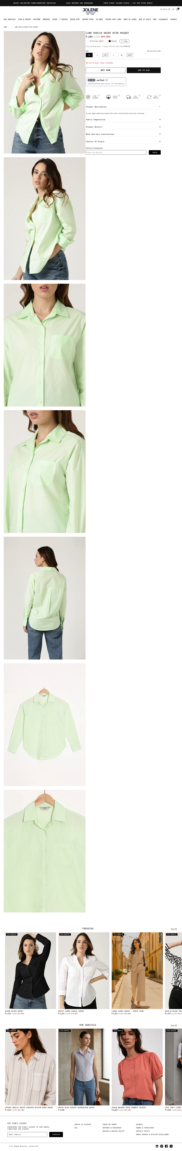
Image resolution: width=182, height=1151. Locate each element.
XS (89, 55)
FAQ (75, 1128)
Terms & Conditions (145, 1128)
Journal (139, 1124)
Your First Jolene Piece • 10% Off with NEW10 (128, 3)
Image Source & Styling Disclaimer (152, 1134)
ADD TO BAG (30, 1012)
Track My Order (110, 1124)
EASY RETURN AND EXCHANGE (79, 3)
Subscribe (56, 1134)
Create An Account (82, 1124)
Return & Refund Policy (113, 1131)
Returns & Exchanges (112, 1128)
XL (122, 55)
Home (5, 27)
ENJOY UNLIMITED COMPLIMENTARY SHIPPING (34, 3)
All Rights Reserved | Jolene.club (24, 1146)
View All (174, 929)
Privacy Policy (143, 1131)
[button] (177, 9)
